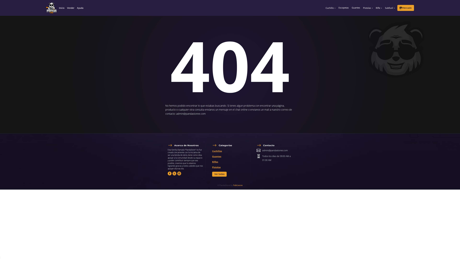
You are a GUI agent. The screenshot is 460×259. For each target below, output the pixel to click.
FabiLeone (238, 185)
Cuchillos (217, 151)
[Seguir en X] (174, 173)
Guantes (356, 7)
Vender (70, 8)
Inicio (61, 8)
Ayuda (80, 8)
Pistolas (367, 7)
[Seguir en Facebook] (170, 173)
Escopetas (344, 7)
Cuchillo (330, 7)
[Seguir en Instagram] (179, 173)
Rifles (215, 161)
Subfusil (389, 7)
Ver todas (219, 174)
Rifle (378, 7)
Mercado (407, 8)
